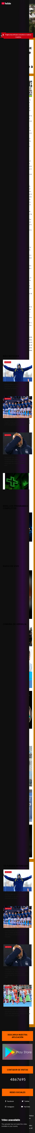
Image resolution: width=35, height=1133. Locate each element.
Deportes (8, 362)
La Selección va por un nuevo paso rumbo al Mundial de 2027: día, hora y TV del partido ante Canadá (17, 423)
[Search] (1, 36)
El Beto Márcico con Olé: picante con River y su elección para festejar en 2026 (16, 386)
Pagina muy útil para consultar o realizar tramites (18, 36)
